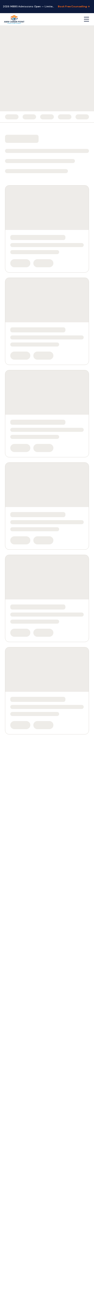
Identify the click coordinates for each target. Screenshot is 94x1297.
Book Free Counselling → (74, 6)
